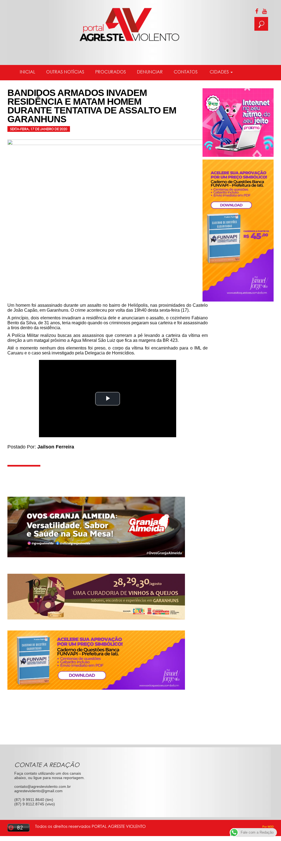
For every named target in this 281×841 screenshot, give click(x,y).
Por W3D (268, 826)
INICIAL (27, 72)
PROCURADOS (110, 72)
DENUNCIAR (150, 72)
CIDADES (219, 72)
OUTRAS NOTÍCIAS (65, 72)
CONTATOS (186, 72)
